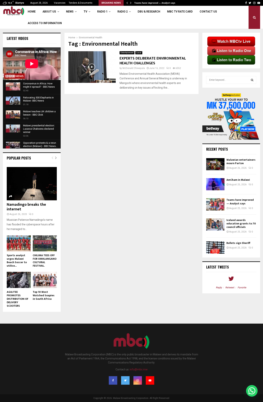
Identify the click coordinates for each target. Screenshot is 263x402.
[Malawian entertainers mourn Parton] (215, 164)
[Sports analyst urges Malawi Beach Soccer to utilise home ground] (19, 243)
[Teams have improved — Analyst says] (215, 204)
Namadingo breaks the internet (26, 206)
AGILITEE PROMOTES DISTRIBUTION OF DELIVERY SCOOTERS (17, 299)
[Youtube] (150, 380)
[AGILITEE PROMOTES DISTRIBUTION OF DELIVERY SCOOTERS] (19, 280)
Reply (219, 287)
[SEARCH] (252, 80)
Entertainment (127, 53)
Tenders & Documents (80, 3)
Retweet (229, 287)
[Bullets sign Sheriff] (215, 247)
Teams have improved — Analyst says (155, 3)
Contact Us (208, 11)
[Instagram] (137, 380)
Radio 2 (122, 11)
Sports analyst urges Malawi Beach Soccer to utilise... (17, 260)
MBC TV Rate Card (180, 11)
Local (138, 53)
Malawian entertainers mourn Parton (240, 161)
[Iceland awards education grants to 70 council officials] (215, 224)
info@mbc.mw (139, 369)
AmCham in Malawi (238, 180)
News (70, 11)
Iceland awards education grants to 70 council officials (241, 223)
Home (32, 11)
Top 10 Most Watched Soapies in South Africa (43, 295)
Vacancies (59, 3)
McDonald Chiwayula (133, 68)
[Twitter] (125, 380)
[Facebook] (113, 380)
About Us (49, 11)
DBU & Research (149, 11)
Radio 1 (102, 11)
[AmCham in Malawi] (215, 184)
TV (85, 11)
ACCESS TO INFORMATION (45, 23)
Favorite (242, 287)
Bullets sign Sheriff (238, 243)
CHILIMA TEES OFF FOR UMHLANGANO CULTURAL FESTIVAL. (44, 260)
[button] (252, 391)
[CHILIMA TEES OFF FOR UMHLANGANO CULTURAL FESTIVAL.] (45, 243)
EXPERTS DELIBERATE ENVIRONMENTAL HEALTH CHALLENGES (153, 60)
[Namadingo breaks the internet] (32, 183)
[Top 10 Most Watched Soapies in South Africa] (45, 280)
